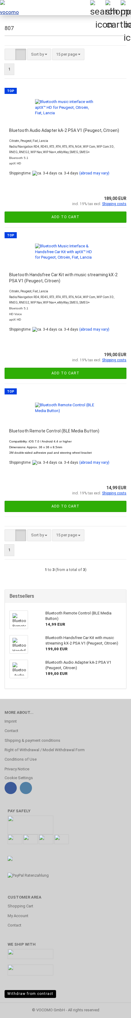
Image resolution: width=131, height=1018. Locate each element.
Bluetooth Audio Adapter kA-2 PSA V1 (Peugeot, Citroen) (64, 130)
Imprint (11, 721)
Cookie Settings (19, 778)
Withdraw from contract (30, 994)
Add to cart (65, 217)
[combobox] (39, 54)
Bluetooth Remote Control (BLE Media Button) (54, 430)
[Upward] (114, 1008)
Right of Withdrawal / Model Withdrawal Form (45, 750)
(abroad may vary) (94, 173)
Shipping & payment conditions (32, 740)
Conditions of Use (21, 759)
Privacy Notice (17, 769)
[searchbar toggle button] (97, 7)
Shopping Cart (20, 906)
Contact (11, 730)
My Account (18, 915)
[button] (10, 54)
